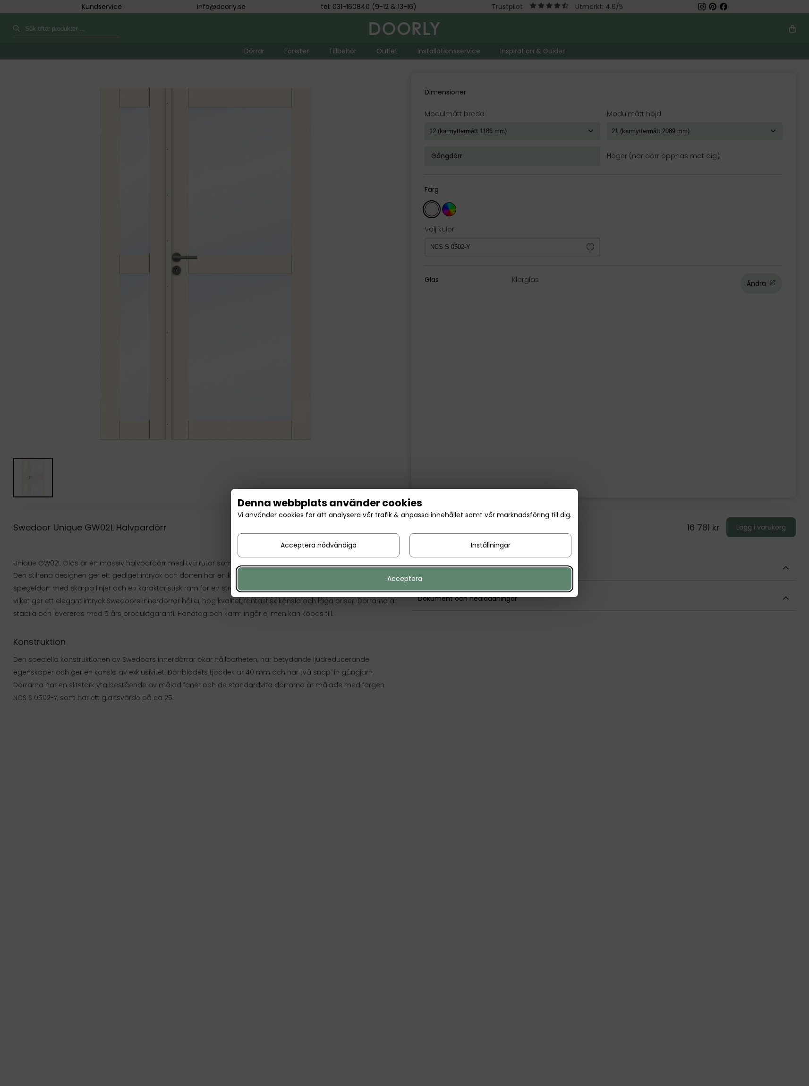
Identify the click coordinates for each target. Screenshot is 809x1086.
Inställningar (491, 545)
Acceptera (404, 578)
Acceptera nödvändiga (319, 545)
